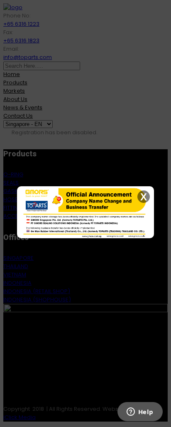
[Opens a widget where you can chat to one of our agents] (140, 412)
